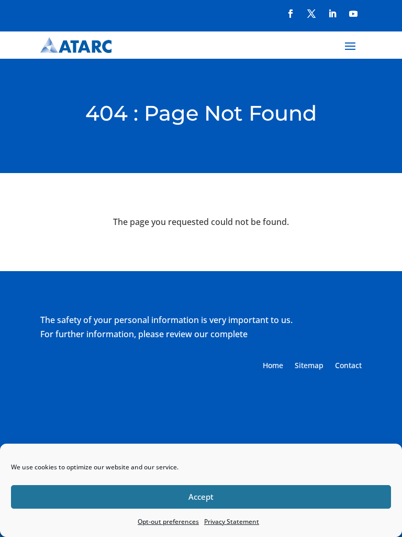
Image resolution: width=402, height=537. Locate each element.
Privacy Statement (231, 521)
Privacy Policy (276, 334)
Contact (348, 366)
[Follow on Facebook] (290, 13)
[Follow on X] (311, 13)
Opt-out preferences (168, 521)
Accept (201, 496)
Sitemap (309, 366)
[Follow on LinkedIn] (332, 13)
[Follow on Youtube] (353, 13)
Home (273, 366)
